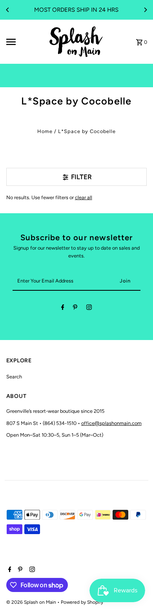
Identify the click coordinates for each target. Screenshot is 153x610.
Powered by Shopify (82, 602)
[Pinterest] (75, 308)
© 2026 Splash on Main (31, 602)
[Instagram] (89, 308)
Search (14, 377)
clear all (83, 197)
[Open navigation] (24, 42)
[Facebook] (62, 308)
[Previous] (8, 10)
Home (45, 131)
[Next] (145, 10)
